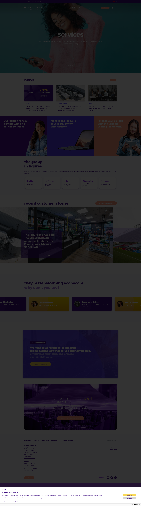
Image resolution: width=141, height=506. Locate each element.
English (4, 489)
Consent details (5, 501)
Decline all (129, 498)
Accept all (129, 495)
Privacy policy (15, 501)
